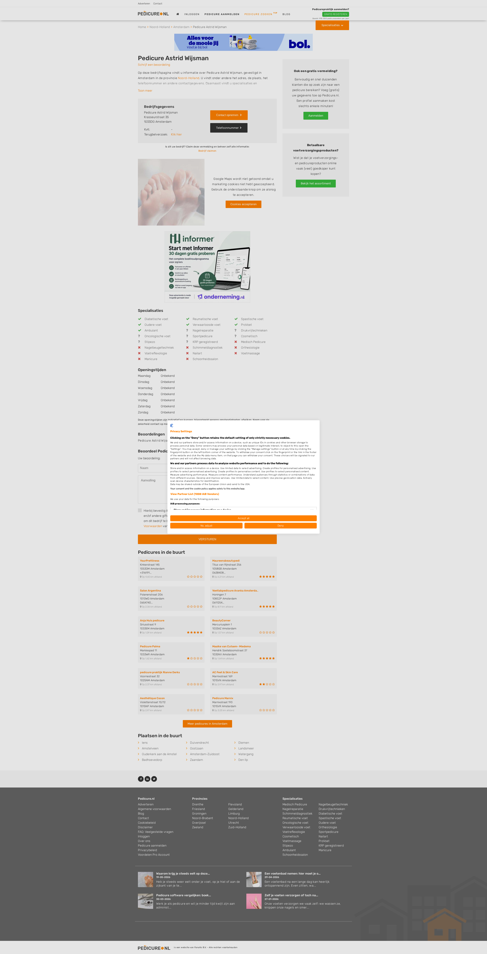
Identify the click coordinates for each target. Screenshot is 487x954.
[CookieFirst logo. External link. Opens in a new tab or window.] (171, 425)
